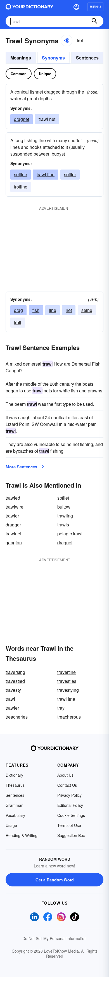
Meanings (20, 57)
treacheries (17, 717)
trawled (13, 498)
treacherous (69, 717)
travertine (66, 672)
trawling (65, 515)
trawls (63, 524)
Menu (95, 6)
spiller (70, 174)
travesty (13, 690)
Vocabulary (15, 815)
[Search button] (94, 21)
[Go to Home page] (29, 6)
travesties (66, 681)
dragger (13, 524)
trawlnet (13, 533)
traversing (15, 672)
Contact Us (67, 785)
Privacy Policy (69, 795)
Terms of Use (69, 825)
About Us (65, 775)
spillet (63, 498)
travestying (68, 690)
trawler (12, 515)
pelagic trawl (69, 533)
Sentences (87, 57)
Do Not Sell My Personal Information (54, 938)
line (52, 310)
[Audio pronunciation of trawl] (66, 40)
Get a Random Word (54, 880)
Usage (11, 825)
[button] (76, 7)
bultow (63, 507)
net (69, 310)
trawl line (45, 174)
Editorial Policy (70, 805)
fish (35, 310)
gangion (14, 542)
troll (17, 322)
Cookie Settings (71, 815)
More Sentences (21, 467)
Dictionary (14, 775)
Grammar (14, 805)
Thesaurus (15, 785)
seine (86, 310)
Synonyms (53, 57)
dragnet (21, 119)
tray (61, 708)
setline (20, 174)
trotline (20, 186)
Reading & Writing (21, 835)
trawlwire (14, 507)
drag (18, 310)
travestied (15, 681)
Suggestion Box (71, 835)
